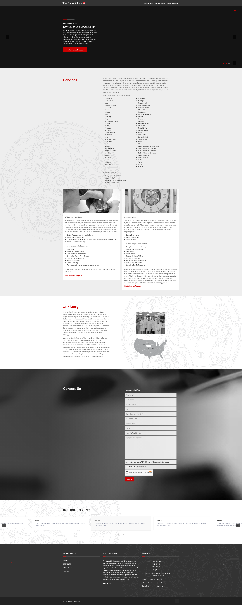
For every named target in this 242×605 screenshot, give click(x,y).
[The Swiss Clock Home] (73, 3)
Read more (107, 583)
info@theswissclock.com (160, 570)
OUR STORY (67, 568)
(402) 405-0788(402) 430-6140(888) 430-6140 (157, 564)
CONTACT (66, 571)
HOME (65, 560)
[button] (7, 37)
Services (148, 3)
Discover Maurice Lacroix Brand (78, 44)
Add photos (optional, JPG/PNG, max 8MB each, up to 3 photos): (147, 462)
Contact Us (172, 3)
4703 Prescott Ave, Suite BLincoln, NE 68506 (161, 574)
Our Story (160, 3)
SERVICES (67, 564)
